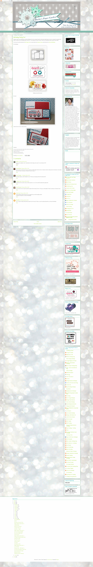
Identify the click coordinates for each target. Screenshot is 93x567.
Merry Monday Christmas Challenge (71, 426)
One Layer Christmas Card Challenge (71, 433)
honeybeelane (68, 194)
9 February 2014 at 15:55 (24, 193)
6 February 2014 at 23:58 (25, 187)
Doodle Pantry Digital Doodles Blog (72, 393)
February (16, 518)
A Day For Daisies (69, 352)
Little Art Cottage (69, 204)
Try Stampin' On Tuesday (71, 474)
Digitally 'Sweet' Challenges (71, 390)
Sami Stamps (68, 445)
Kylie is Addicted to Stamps (71, 200)
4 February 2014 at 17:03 (25, 168)
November (16, 506)
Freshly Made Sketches (70, 399)
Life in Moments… (69, 202)
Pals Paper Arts (69, 435)
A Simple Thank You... (17, 527)
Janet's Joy (18, 193)
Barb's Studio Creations (70, 180)
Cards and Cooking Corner (71, 184)
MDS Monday (69, 423)
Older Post (60, 221)
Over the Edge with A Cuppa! (18, 550)
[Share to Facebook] (28, 155)
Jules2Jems (68, 196)
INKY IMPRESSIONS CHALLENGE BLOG (72, 408)
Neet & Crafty (69, 206)
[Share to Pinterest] (29, 155)
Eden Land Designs (69, 192)
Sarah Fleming (18, 187)
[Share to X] (27, 155)
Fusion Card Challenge (70, 401)
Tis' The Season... (69, 472)
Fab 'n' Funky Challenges (70, 397)
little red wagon (69, 419)
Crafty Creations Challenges (71, 380)
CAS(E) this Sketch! (69, 372)
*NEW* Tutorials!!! (28, 31)
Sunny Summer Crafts (71, 219)
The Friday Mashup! (70, 464)
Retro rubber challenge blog (71, 441)
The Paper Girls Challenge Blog (72, 466)
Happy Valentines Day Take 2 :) (19, 535)
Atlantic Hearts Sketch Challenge (70, 363)
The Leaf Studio (69, 212)
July (15, 511)
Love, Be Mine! (16, 546)
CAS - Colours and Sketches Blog (71, 368)
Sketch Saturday (69, 449)
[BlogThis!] (26, 155)
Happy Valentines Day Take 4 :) (19, 523)
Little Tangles (68, 421)
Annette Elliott (18, 168)
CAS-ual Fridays (69, 370)
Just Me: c (68, 198)
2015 (14, 502)
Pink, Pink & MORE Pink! (18, 533)
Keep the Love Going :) (18, 526)
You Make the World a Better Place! (20, 537)
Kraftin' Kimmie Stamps (70, 417)
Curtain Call (68, 384)
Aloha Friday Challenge (70, 358)
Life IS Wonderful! (17, 519)
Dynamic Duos (40, 42)
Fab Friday (68, 395)
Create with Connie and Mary (72, 382)
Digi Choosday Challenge (71, 386)
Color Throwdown (69, 376)
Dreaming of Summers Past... (19, 522)
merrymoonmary (49, 559)
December (16, 504)
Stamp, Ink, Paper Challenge (71, 451)
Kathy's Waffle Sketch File (71, 415)
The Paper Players (69, 468)
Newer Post (16, 221)
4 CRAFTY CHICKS (69, 350)
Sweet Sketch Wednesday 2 (71, 460)
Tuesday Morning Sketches (71, 476)
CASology (68, 374)
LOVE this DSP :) (17, 541)
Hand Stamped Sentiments (71, 404)
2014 (14, 503)
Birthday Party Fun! (17, 552)
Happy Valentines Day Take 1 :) (19, 545)
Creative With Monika (70, 188)
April (15, 515)
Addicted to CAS (69, 354)
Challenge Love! (20, 31)
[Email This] (25, 155)
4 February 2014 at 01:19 (23, 161)
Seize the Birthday (52, 42)
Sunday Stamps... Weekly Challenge (70, 458)
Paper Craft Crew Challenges (72, 437)
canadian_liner (18, 181)
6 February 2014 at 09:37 (25, 181)
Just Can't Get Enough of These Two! (20, 549)
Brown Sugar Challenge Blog (71, 365)
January (16, 555)
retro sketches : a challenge (71, 443)
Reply (17, 165)
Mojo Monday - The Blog (71, 428)
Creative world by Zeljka (71, 190)
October (16, 507)
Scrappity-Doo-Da (69, 208)
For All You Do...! (17, 534)
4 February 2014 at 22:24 (26, 175)
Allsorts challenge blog (70, 356)
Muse (67, 430)
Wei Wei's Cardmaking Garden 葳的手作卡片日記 (72, 217)
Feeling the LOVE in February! (19, 553)
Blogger (57, 559)
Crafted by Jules (69, 186)
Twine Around (69, 214)
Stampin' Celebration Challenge (72, 453)
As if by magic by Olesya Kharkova (71, 178)
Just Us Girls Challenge (70, 413)
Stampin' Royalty (69, 455)
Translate (74, 84)
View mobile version (37, 223)
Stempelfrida (68, 210)
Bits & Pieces (68, 182)
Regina (17, 161)
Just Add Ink (68, 410)
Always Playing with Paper (71, 360)
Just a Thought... (19, 175)
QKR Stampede (69, 439)
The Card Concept (69, 462)
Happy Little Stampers (70, 406)
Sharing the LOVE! (17, 538)
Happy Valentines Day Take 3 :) (19, 530)
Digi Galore (68, 388)
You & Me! (16, 542)
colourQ (67, 378)
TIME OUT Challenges (70, 470)
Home (15, 31)
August (16, 510)
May (15, 514)
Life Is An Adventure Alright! (18, 531)
